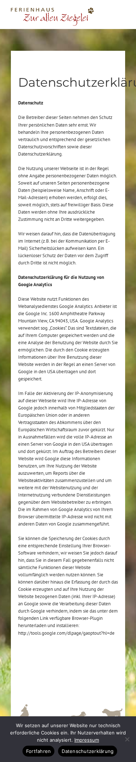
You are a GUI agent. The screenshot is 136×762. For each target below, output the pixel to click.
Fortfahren (38, 751)
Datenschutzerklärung (88, 751)
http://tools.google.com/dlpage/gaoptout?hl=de (66, 633)
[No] (127, 739)
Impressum (86, 740)
